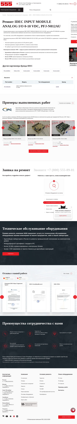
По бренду (60, 380)
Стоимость (42, 383)
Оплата (41, 380)
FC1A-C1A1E (56, 70)
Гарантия (42, 378)
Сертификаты (43, 394)
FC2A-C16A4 (26, 70)
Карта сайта (24, 399)
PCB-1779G (17, 70)
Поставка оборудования (27, 394)
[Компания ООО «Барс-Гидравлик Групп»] (14, 299)
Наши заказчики (25, 391)
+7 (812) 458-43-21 (8, 391)
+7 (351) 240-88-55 (8, 398)
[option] (14, 133)
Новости (23, 386)
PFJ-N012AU (7, 86)
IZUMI (57, 86)
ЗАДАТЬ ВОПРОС (63, 215)
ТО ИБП (42, 389)
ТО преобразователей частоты (47, 391)
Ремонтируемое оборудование (8, 9)
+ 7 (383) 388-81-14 (8, 404)
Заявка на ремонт (66, 417)
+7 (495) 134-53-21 (8, 385)
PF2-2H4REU (7, 70)
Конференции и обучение (27, 397)
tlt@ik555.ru (5, 411)
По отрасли (61, 383)
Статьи (22, 389)
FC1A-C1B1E (36, 70)
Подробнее (11, 253)
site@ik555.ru (5, 387)
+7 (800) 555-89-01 (63, 4)
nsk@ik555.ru (5, 406)
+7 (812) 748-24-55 (7, 393)
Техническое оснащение (27, 383)
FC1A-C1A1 (46, 70)
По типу (60, 378)
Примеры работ (63, 387)
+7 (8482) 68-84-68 (8, 410)
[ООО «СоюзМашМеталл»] (38, 299)
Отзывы (23, 380)
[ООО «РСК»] (63, 299)
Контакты (61, 390)
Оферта (42, 386)
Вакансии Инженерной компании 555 (31, 404)
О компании (24, 378)
